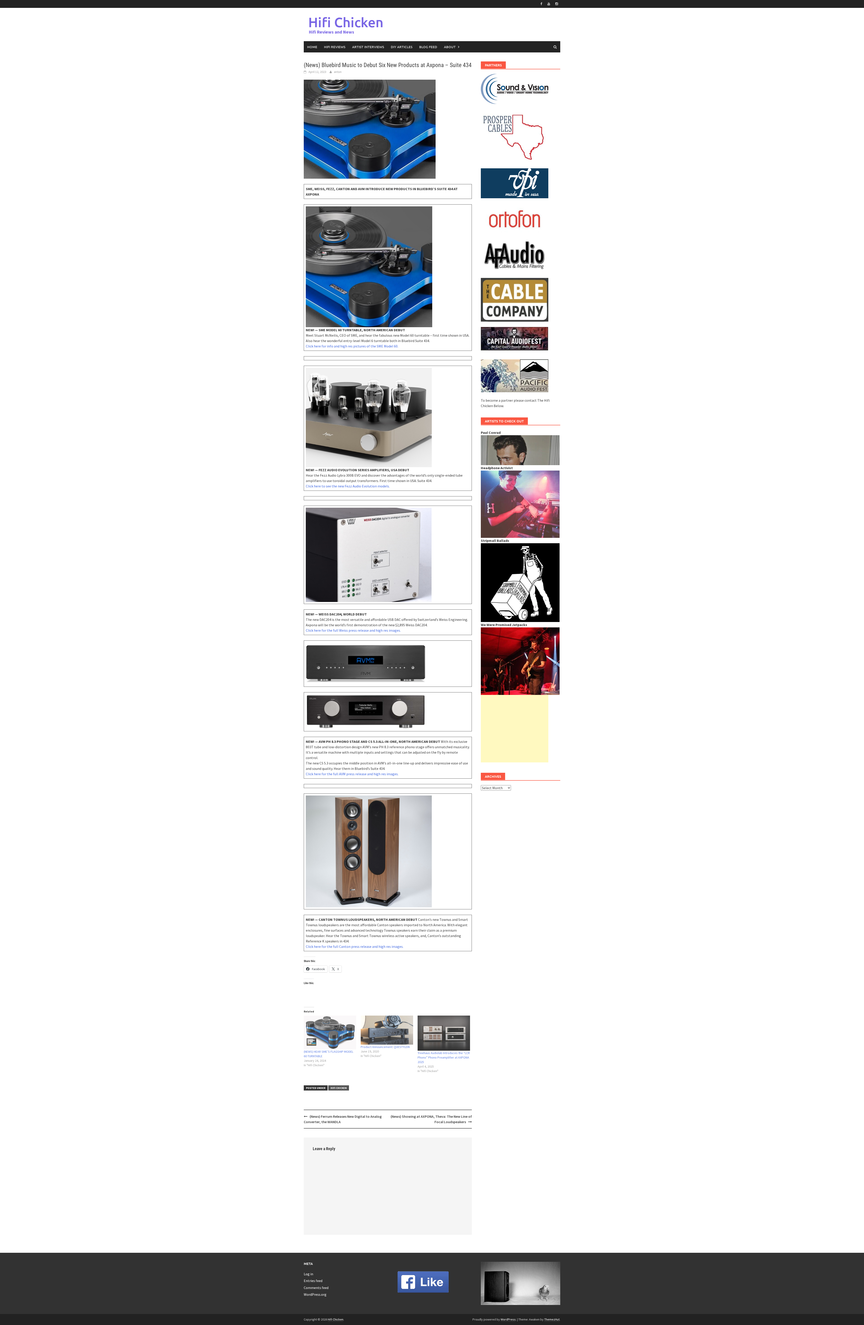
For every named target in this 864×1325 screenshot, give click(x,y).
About (450, 47)
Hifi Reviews (334, 47)
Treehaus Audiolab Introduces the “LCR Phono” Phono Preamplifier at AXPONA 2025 (444, 1057)
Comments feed (316, 1287)
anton (338, 72)
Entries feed (313, 1280)
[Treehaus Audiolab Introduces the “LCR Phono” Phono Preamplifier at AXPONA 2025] (444, 1033)
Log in (308, 1274)
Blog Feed (428, 47)
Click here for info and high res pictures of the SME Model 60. (352, 346)
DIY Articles (401, 47)
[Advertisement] (514, 728)
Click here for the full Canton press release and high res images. (354, 946)
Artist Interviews (368, 47)
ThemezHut (552, 1319)
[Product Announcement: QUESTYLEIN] (387, 1030)
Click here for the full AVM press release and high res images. (352, 774)
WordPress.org (315, 1294)
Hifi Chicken (345, 22)
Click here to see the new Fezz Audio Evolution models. (348, 486)
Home (312, 47)
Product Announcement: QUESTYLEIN (385, 1047)
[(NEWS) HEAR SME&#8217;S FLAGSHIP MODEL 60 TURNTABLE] (330, 1032)
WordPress (508, 1319)
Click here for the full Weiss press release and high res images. (353, 630)
